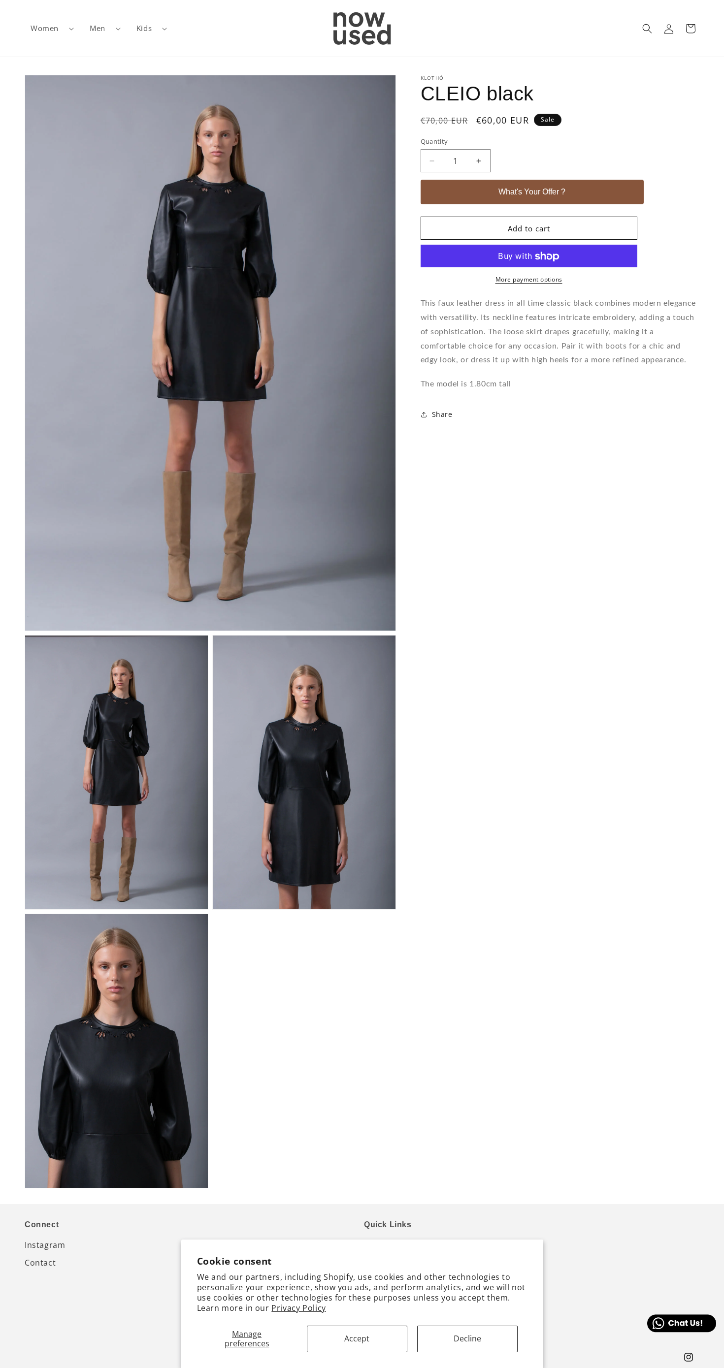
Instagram (45, 1245)
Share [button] (442, 414)
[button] (48, 28)
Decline (467, 1338)
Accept (356, 1338)
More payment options (528, 280)
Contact (40, 1262)
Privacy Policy (298, 1308)
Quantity (434, 141)
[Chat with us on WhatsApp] (681, 1323)
